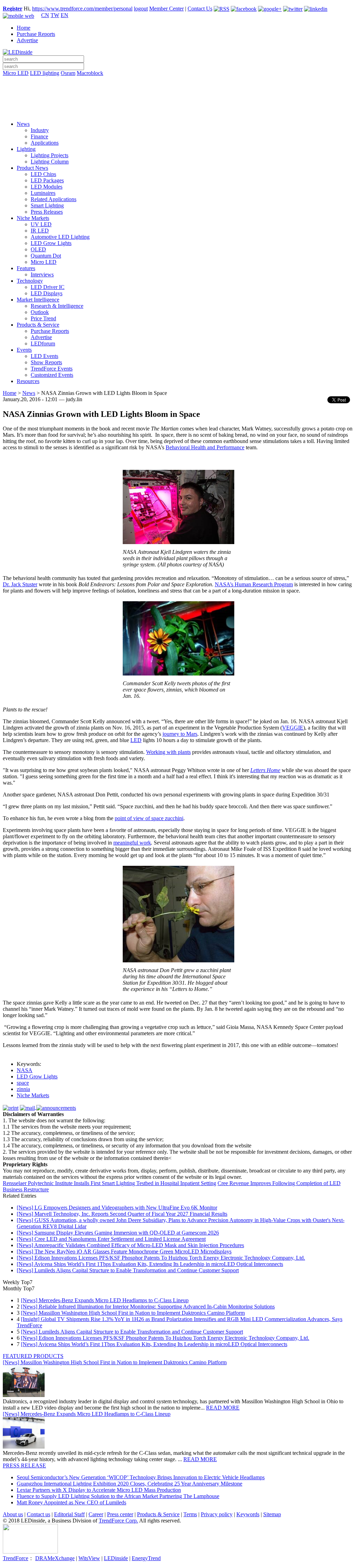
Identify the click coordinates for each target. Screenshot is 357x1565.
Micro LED (16, 73)
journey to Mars (179, 734)
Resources (28, 381)
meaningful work (132, 843)
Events (24, 350)
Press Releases (47, 212)
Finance (39, 136)
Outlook (40, 312)
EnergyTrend (146, 1558)
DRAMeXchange (55, 1558)
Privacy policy (217, 1514)
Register (12, 9)
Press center (120, 1514)
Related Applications (53, 199)
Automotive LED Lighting (60, 237)
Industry (40, 130)
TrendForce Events (52, 369)
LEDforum (43, 343)
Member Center (166, 9)
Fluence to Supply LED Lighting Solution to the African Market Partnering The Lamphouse (118, 1496)
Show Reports (46, 362)
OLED (38, 249)
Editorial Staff (69, 1514)
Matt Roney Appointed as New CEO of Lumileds (71, 1502)
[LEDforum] (178, 110)
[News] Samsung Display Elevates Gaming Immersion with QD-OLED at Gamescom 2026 (118, 1233)
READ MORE (223, 1408)
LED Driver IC (47, 287)
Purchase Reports (36, 34)
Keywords (247, 1514)
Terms (190, 1514)
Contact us (38, 1514)
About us (13, 1514)
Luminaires (43, 193)
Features (26, 268)
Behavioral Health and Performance (205, 447)
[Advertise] (178, 91)
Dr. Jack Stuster (20, 584)
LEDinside (116, 1558)
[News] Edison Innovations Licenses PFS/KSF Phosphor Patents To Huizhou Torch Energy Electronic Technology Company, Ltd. (161, 1258)
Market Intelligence (38, 300)
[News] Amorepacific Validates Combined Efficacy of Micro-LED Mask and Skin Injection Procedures (130, 1245)
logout (141, 9)
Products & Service (38, 325)
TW (55, 15)
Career (96, 1514)
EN (64, 15)
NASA (24, 1070)
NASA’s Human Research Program (254, 584)
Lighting (26, 149)
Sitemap (272, 1514)
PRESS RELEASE (24, 1465)
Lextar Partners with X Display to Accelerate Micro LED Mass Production (99, 1490)
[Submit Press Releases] (178, 101)
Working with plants (168, 752)
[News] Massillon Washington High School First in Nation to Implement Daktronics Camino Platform (133, 1313)
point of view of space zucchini (149, 818)
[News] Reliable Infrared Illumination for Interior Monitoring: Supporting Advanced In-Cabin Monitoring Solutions (148, 1307)
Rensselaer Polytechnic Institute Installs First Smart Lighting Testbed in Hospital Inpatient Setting (109, 1183)
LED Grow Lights (51, 243)
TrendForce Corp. (118, 1521)
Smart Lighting (47, 205)
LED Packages (47, 180)
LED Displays (46, 293)
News (23, 124)
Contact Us (200, 9)
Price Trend (43, 318)
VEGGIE (292, 728)
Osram (68, 73)
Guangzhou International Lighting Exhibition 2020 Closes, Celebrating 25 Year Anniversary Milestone (129, 1484)
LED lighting (44, 73)
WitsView (89, 1558)
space (23, 1083)
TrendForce (15, 1558)
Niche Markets (33, 218)
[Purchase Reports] (178, 81)
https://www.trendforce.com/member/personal (82, 9)
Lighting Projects (49, 155)
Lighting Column (50, 162)
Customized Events (52, 375)
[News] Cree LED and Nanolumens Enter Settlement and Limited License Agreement (111, 1239)
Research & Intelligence (57, 306)
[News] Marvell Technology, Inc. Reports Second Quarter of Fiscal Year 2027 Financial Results (122, 1214)
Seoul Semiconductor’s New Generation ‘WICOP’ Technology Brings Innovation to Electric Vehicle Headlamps (141, 1477)
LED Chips (43, 174)
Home (23, 28)
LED (136, 740)
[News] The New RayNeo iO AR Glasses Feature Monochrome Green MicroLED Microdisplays (124, 1251)
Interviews (42, 274)
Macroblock (90, 73)
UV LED (41, 224)
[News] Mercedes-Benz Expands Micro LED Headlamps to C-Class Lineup (105, 1300)
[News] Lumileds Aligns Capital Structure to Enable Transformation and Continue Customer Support (128, 1270)
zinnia (23, 1089)
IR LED (40, 231)
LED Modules (46, 187)
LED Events (44, 356)
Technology (30, 281)
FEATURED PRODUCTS (33, 1356)
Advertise (27, 40)
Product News (32, 168)
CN (45, 15)
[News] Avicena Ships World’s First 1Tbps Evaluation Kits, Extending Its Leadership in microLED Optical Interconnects (150, 1264)
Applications (45, 143)
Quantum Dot (46, 256)
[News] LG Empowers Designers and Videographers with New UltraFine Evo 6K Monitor (117, 1208)
